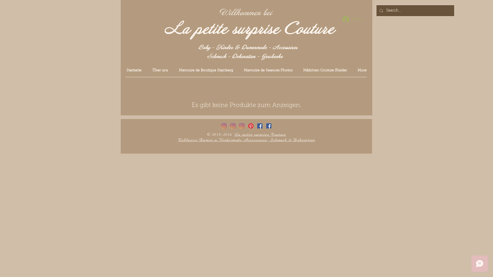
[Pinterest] (250, 125)
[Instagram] (223, 125)
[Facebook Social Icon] (259, 125)
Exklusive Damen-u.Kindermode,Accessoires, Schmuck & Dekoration (246, 139)
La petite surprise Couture (249, 29)
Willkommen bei (246, 12)
